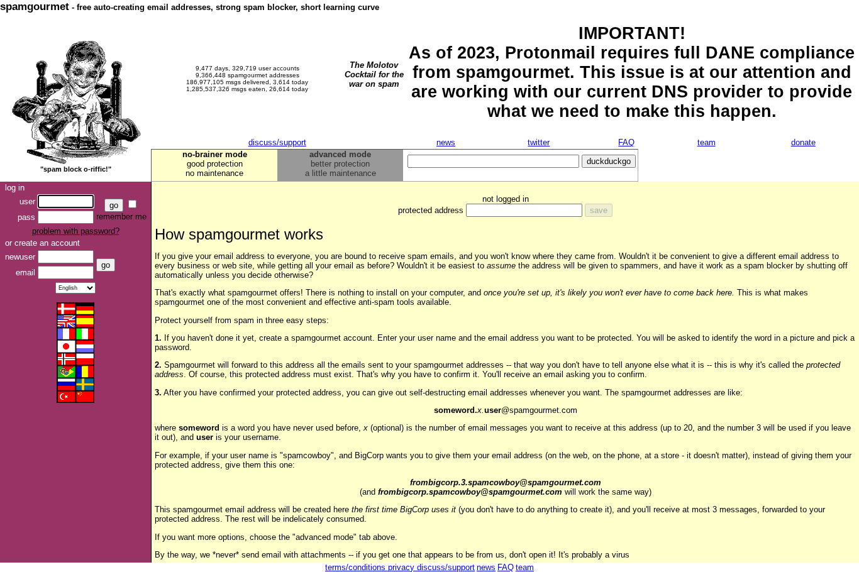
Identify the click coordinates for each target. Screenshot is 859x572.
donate (803, 142)
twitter (539, 142)
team (706, 142)
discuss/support (277, 142)
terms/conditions (356, 567)
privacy (402, 567)
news (445, 142)
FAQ (626, 142)
